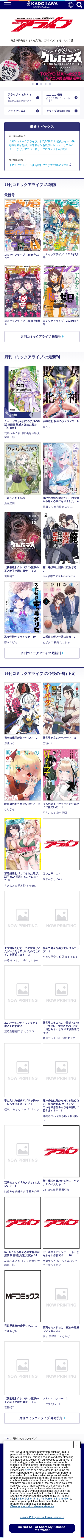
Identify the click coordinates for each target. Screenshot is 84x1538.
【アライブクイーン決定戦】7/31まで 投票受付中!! (38, 165)
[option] (42, 63)
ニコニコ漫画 (59, 97)
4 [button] (46, 84)
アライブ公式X (16, 110)
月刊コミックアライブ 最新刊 (41, 653)
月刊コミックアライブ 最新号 (41, 336)
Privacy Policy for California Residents (42, 1517)
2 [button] (37, 84)
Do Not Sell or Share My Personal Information (42, 1498)
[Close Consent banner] (77, 1444)
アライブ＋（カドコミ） (19, 97)
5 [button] (50, 84)
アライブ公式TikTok (58, 110)
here (27, 1470)
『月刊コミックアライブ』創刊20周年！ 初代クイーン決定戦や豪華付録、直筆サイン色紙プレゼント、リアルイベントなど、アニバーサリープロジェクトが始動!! (42, 145)
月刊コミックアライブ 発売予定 (40, 1418)
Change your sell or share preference (32, 1506)
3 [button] (42, 84)
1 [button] (33, 84)
